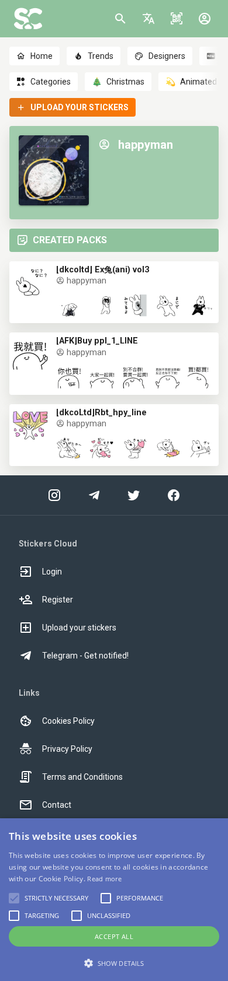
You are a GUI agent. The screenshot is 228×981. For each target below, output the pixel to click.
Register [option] (57, 599)
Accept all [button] (114, 936)
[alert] (114, 899)
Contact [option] (56, 805)
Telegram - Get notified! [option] (85, 655)
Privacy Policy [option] (67, 749)
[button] (148, 19)
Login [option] (52, 571)
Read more (104, 878)
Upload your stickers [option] (79, 627)
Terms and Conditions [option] (82, 777)
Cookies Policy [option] (68, 721)
